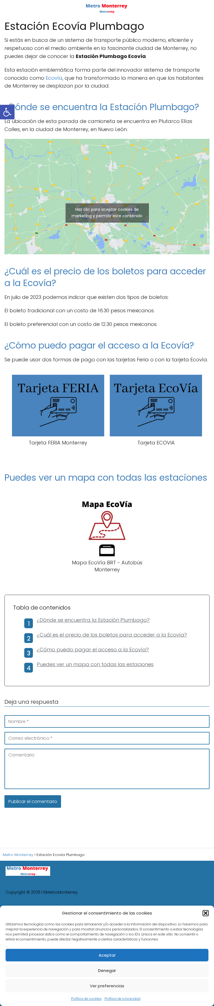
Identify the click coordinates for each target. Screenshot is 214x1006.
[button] (205, 913)
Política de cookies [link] (86, 998)
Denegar (107, 970)
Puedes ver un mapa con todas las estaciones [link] (95, 664)
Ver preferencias (107, 986)
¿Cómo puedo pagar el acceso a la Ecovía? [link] (93, 649)
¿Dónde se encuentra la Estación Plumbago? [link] (93, 619)
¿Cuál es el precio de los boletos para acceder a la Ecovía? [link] (112, 634)
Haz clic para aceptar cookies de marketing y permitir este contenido (107, 213)
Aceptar (107, 955)
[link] (7, 112)
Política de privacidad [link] (122, 998)
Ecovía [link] (54, 77)
